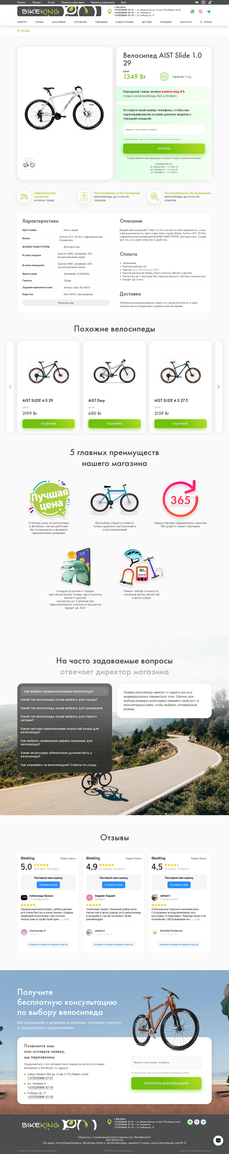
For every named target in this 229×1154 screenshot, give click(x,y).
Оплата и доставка (72, 2)
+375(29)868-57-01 (124, 10)
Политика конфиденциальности (195, 1150)
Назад (25, 30)
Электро (22, 21)
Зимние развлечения (102, 2)
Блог (123, 2)
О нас (51, 2)
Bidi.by (53, 1150)
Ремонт (21, 2)
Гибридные (101, 21)
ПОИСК (208, 21)
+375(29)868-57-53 (124, 12)
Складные (166, 21)
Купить (164, 148)
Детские (147, 21)
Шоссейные (59, 21)
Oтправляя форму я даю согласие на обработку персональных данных (152, 139)
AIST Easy (96, 400)
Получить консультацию (166, 1083)
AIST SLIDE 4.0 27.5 (171, 400)
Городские (80, 21)
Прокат (36, 2)
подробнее (48, 423)
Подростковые (125, 21)
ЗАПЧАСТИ (186, 21)
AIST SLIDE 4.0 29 (37, 400)
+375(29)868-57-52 (124, 15)
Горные (39, 21)
